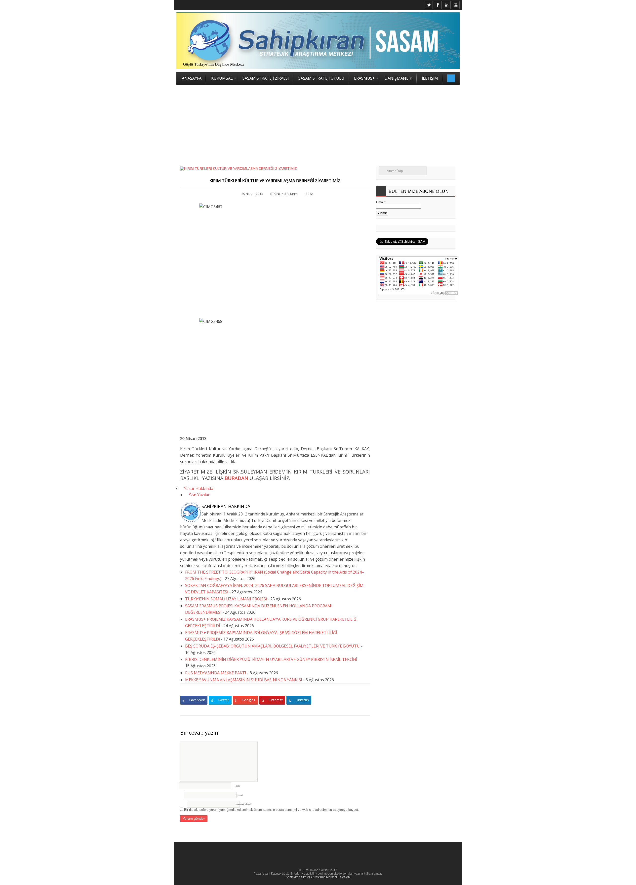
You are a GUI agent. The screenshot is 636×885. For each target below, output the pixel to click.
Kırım (294, 193)
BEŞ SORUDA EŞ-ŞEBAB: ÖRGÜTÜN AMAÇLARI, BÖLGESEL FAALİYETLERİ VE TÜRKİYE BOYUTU (272, 646)
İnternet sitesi (243, 804)
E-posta (239, 795)
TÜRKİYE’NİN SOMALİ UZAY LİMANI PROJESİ (226, 599)
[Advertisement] (318, 122)
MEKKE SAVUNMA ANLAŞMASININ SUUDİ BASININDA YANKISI (243, 679)
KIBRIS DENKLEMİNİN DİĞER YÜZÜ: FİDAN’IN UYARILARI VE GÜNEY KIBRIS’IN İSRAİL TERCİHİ (271, 659)
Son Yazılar (199, 495)
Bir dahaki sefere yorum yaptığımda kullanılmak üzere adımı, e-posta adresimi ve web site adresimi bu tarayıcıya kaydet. (271, 810)
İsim (237, 785)
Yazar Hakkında (198, 488)
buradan (236, 478)
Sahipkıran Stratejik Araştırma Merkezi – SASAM (318, 877)
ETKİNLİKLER (279, 193)
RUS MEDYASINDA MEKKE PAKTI (215, 673)
